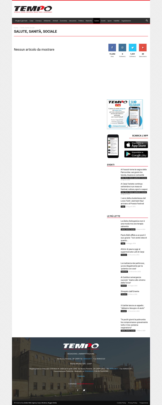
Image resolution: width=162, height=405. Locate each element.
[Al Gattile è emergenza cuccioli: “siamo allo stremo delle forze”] (113, 280)
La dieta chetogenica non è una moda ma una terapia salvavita (133, 224)
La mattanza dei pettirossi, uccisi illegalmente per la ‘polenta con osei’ (132, 266)
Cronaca (38, 21)
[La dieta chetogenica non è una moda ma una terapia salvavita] (113, 224)
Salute (96, 21)
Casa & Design (80, 39)
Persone (124, 294)
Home (16, 28)
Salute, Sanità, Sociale (128, 229)
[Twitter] (84, 390)
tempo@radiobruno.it (85, 384)
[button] (147, 21)
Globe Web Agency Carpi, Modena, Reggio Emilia (40, 403)
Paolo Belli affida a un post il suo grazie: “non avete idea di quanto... (134, 238)
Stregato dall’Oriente (130, 291)
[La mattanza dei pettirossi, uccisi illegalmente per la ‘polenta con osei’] (113, 266)
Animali (55, 21)
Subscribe (142, 45)
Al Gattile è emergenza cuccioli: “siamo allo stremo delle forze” (133, 280)
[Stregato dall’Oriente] (113, 294)
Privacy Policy (132, 403)
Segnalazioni (126, 21)
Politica (81, 21)
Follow (122, 45)
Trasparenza (143, 403)
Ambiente (47, 21)
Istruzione (72, 21)
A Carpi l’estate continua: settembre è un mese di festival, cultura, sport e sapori (134, 186)
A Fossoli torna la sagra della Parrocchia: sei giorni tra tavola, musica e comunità (134, 172)
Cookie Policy (121, 403)
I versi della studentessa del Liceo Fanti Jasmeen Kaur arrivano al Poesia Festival (133, 201)
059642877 (87, 359)
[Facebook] (77, 390)
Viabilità (116, 21)
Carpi (31, 21)
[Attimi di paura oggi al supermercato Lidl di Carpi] (113, 252)
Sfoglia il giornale (21, 21)
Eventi (103, 21)
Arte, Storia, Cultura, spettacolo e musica (37, 39)
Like (112, 45)
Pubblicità (81, 376)
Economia (63, 21)
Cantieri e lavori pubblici (60, 39)
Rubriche (89, 21)
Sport (109, 21)
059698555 (89, 371)
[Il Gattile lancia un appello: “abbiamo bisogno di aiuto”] (113, 309)
